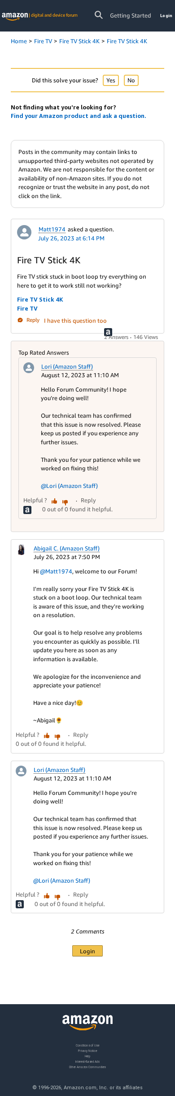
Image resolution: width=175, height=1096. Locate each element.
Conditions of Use (87, 1045)
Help (88, 1056)
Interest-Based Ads (87, 1061)
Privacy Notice (87, 1050)
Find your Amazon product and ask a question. (78, 115)
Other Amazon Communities (87, 1067)
